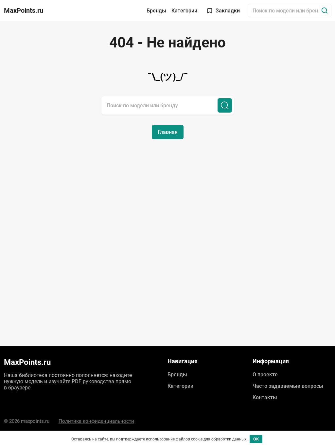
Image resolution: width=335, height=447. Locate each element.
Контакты (265, 397)
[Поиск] (324, 10)
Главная (168, 132)
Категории (184, 11)
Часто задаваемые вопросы (288, 386)
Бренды (156, 11)
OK (256, 439)
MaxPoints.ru (23, 10)
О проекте (265, 374)
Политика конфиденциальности (96, 421)
